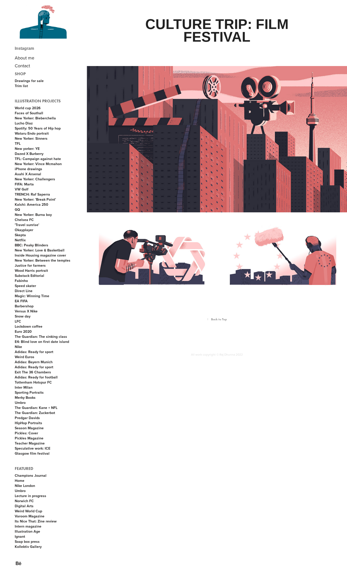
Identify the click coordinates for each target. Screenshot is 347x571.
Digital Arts (24, 506)
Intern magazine (28, 526)
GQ (17, 209)
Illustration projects (38, 101)
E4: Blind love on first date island (42, 341)
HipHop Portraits (28, 422)
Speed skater (25, 285)
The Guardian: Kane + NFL (36, 407)
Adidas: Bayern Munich (34, 361)
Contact (22, 65)
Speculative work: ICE (32, 448)
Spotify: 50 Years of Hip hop (38, 128)
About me (24, 58)
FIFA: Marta (24, 184)
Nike (18, 346)
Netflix (20, 240)
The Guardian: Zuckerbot (35, 412)
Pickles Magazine (29, 438)
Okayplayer (24, 229)
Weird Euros (24, 356)
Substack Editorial (29, 275)
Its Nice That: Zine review (36, 521)
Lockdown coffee (28, 326)
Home (19, 480)
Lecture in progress (30, 495)
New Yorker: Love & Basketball (40, 250)
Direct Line (24, 290)
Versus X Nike (26, 311)
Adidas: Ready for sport (34, 351)
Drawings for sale (29, 80)
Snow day (22, 316)
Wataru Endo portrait (32, 133)
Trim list (21, 85)
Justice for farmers (30, 265)
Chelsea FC (24, 219)
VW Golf (21, 189)
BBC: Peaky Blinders (31, 245)
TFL (18, 143)
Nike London (25, 485)
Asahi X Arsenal (28, 174)
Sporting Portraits (29, 392)
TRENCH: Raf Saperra (32, 194)
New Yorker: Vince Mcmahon (38, 163)
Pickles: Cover (26, 433)
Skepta (20, 234)
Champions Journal (30, 475)
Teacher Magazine (30, 443)
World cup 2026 (28, 107)
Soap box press (27, 541)
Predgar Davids (27, 417)
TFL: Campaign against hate (38, 158)
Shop (20, 73)
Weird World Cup (28, 511)
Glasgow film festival (32, 453)
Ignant (20, 536)
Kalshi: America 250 (31, 204)
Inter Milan (24, 387)
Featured (24, 468)
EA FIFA (21, 301)
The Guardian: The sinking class (41, 336)
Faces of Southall (29, 113)
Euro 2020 (23, 331)
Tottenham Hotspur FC (33, 382)
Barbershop (24, 306)
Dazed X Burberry (29, 153)
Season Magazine (29, 428)
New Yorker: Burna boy (33, 214)
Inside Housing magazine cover (40, 255)
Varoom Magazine (29, 516)
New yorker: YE (27, 148)
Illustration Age (27, 531)
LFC (18, 321)
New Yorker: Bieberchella (35, 118)
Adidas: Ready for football (36, 377)
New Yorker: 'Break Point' (35, 199)
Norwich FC (24, 500)
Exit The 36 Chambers (33, 372)
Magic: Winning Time (32, 295)
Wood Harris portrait (31, 270)
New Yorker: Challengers (35, 179)
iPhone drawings (28, 168)
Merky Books (25, 397)
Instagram (24, 48)
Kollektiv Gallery (28, 546)
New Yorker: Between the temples (42, 260)
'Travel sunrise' (27, 224)
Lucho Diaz (24, 123)
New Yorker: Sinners (31, 138)
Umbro (20, 402)
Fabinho (21, 280)
